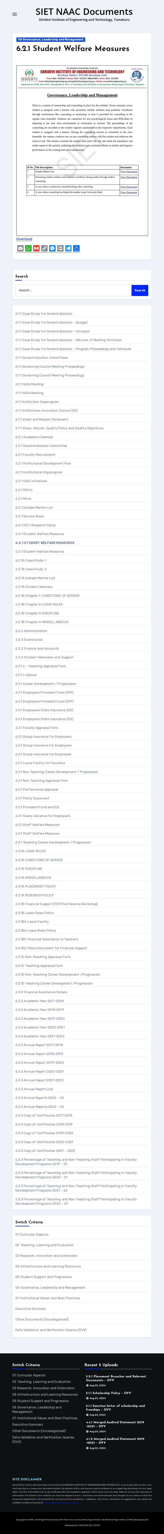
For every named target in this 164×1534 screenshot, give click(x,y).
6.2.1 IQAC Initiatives (31, 481)
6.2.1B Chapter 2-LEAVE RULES (39, 604)
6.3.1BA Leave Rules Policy (35, 930)
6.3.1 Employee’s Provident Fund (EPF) (44, 693)
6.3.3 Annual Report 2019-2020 (39, 1063)
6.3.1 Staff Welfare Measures (37, 825)
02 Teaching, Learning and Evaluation (44, 1245)
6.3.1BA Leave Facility (32, 922)
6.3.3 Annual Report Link (34, 1089)
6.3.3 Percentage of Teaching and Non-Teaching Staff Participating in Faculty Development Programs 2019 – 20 (76, 1162)
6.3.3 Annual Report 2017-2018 (39, 1045)
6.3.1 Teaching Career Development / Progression (53, 842)
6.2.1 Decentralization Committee (41, 446)
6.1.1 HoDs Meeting (29, 384)
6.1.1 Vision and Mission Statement (41, 419)
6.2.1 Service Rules (29, 516)
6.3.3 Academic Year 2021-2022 (40, 1036)
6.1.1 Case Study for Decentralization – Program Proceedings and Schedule (73, 349)
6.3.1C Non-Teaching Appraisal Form (43, 957)
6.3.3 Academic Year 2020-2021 (40, 1027)
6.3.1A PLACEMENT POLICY (35, 886)
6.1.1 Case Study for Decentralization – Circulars (52, 331)
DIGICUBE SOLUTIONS (89, 1525)
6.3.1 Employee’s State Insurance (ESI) (44, 710)
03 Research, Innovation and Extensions (46, 1256)
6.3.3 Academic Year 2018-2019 (39, 1010)
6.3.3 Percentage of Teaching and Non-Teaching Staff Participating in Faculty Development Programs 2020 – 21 (76, 1175)
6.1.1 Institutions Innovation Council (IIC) (46, 411)
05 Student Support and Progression (43, 1277)
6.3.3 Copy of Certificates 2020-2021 (44, 1142)
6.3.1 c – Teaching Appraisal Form (40, 666)
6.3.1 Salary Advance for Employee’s (42, 816)
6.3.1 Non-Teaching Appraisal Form (41, 781)
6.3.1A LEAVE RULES (30, 851)
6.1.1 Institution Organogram (37, 402)
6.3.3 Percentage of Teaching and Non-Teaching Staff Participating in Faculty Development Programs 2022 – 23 (76, 1201)
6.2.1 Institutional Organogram (38, 472)
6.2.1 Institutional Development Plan (43, 463)
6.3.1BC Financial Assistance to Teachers (46, 939)
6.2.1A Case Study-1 (30, 560)
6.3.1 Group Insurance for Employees (43, 754)
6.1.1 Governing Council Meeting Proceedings (49, 366)
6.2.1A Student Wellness (34, 587)
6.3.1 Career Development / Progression (45, 684)
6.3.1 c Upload (25, 675)
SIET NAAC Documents (84, 11)
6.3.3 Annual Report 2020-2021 (39, 1071)
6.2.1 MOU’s (23, 490)
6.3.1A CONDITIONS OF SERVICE (39, 860)
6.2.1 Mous (23, 499)
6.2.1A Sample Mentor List (35, 578)
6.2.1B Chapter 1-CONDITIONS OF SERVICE (47, 596)
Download (24, 239)
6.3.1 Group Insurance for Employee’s (43, 737)
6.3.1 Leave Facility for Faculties (40, 763)
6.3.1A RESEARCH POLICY (34, 895)
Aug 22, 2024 (98, 1385)
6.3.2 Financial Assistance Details (41, 992)
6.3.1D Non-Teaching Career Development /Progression (57, 974)
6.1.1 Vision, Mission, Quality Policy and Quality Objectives (59, 428)
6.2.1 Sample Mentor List (34, 507)
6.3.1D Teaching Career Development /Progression (54, 983)
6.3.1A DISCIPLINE (28, 869)
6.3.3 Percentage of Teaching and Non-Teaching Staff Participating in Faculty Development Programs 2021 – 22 (76, 1188)
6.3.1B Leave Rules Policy (34, 913)
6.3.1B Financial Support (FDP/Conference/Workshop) (56, 904)
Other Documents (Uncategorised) (42, 1319)
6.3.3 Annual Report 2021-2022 (39, 1080)
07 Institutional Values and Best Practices (47, 1298)
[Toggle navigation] (14, 14)
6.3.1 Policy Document (32, 798)
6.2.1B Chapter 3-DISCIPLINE (37, 613)
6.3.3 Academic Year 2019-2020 (40, 1019)
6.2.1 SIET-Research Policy (35, 525)
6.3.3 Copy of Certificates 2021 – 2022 (45, 1151)
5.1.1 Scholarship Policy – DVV (108, 1393)
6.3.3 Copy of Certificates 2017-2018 (43, 1115)
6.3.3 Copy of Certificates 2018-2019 (44, 1124)
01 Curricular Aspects (31, 1234)
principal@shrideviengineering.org (61, 1503)
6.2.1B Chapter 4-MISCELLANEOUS (41, 622)
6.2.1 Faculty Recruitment (35, 455)
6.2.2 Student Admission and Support (44, 657)
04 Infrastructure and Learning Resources (48, 1266)
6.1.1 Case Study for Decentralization (43, 314)
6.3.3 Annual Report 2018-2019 (39, 1054)
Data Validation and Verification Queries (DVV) (51, 1330)
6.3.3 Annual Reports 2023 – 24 (39, 1107)
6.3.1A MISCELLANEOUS (33, 878)
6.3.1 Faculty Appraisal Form (36, 728)
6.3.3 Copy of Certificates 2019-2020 (44, 1133)
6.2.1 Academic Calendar (34, 437)
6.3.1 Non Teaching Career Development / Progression (56, 772)
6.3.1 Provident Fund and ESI (37, 807)
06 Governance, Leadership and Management (51, 39)
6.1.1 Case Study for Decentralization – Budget (51, 322)
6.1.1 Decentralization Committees (41, 358)
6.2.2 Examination (29, 640)
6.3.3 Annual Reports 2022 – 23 (39, 1098)
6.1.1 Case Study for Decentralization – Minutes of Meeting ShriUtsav (68, 340)
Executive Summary (30, 1309)
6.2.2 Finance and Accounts (37, 648)
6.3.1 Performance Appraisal (36, 789)
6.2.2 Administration (31, 631)
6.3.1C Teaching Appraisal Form (39, 966)
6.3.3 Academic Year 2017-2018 (39, 1001)
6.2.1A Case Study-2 (31, 569)
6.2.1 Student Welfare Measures (72, 49)
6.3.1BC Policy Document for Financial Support (51, 948)
